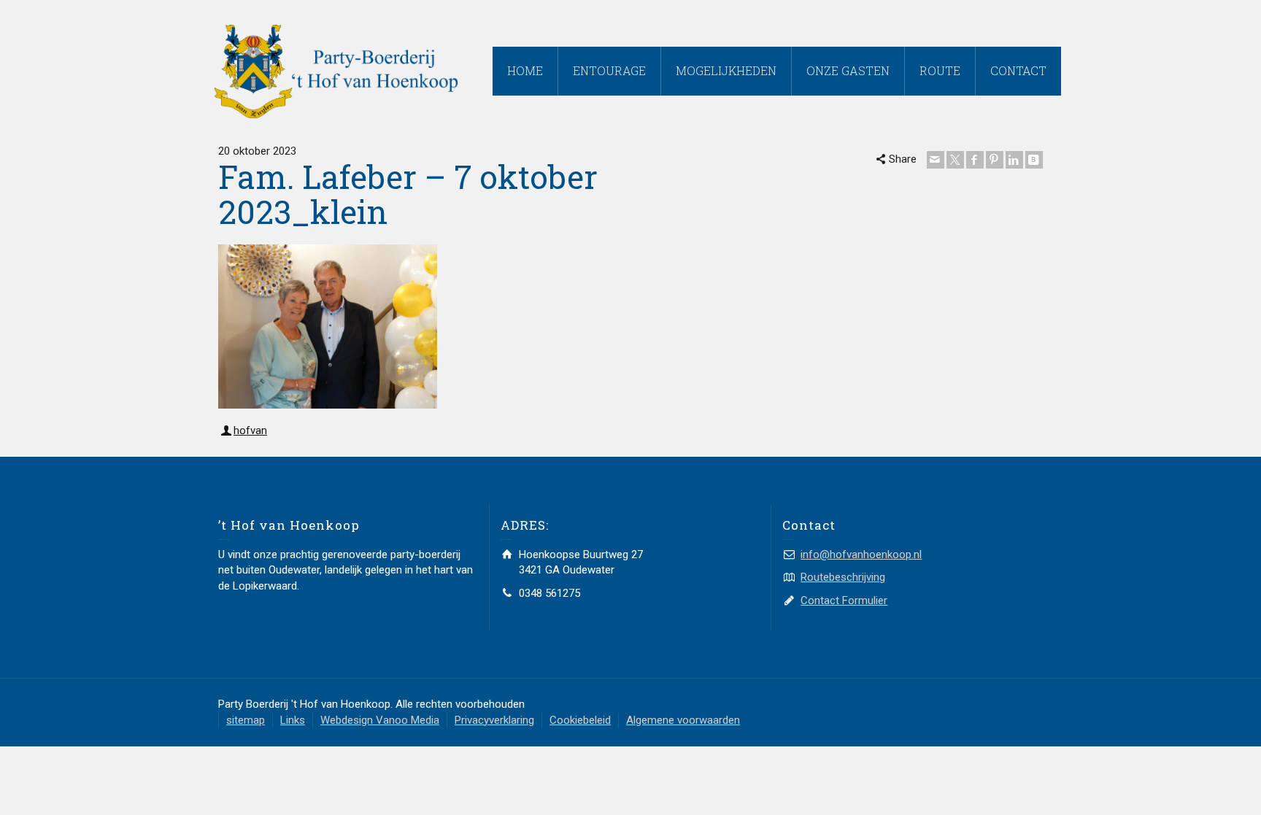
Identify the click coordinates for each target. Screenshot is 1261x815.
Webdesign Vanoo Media (379, 720)
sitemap (245, 720)
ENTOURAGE (609, 70)
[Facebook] (975, 160)
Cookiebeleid (580, 720)
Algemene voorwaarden (683, 720)
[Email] (935, 160)
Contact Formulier (844, 600)
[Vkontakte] (1034, 160)
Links (292, 720)
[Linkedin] (1014, 160)
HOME (525, 70)
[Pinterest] (994, 160)
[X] (955, 160)
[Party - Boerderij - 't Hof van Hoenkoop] (336, 70)
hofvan (250, 430)
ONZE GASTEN (848, 70)
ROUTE (939, 70)
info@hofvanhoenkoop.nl (861, 554)
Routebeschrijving (843, 577)
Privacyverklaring (494, 720)
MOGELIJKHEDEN (726, 70)
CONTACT (1018, 70)
